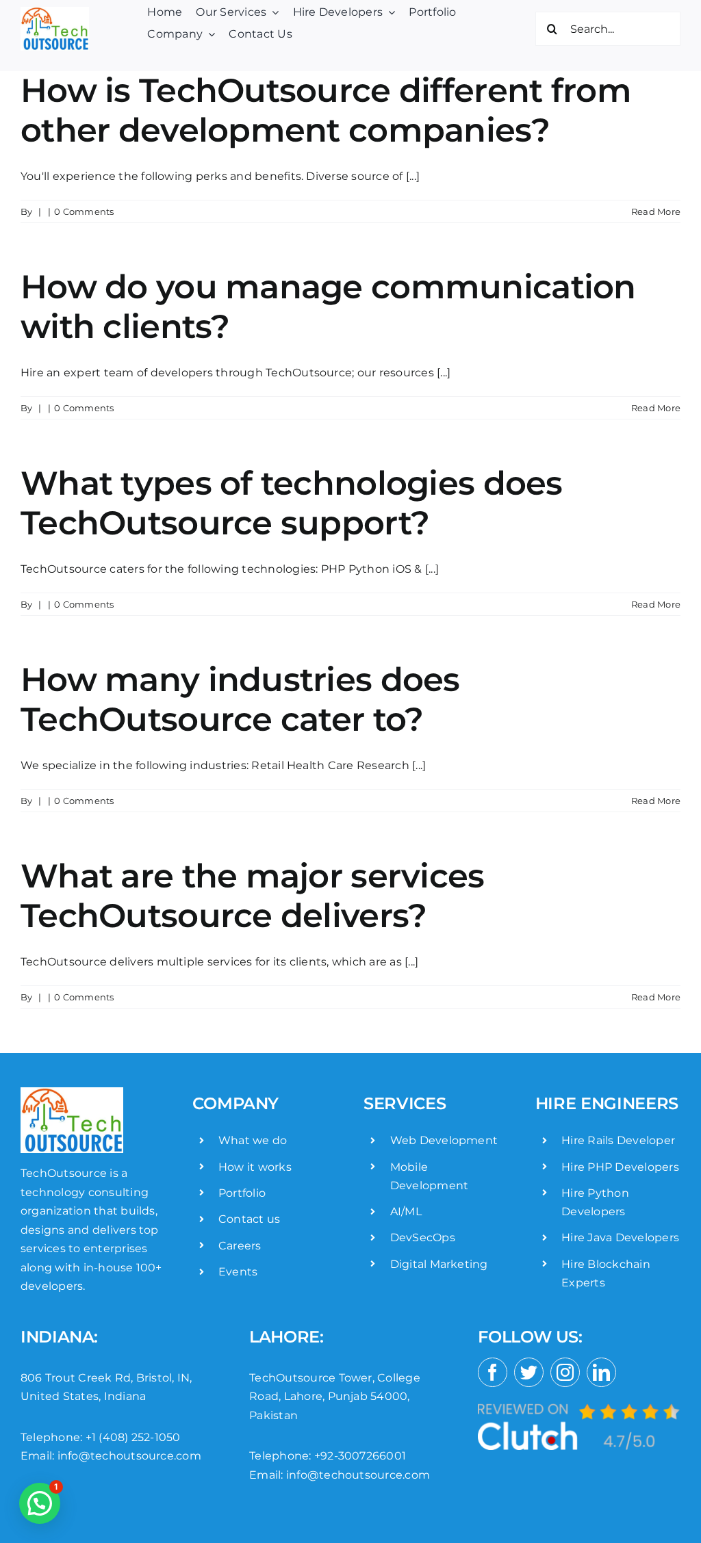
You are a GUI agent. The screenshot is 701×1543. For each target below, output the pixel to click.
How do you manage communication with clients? (328, 306)
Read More (655, 211)
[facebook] (492, 1372)
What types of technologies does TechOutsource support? (292, 503)
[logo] (55, 11)
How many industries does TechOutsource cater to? (240, 699)
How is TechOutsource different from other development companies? (326, 110)
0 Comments (84, 211)
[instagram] (565, 1372)
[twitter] (529, 1372)
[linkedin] (601, 1372)
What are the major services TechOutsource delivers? (253, 895)
